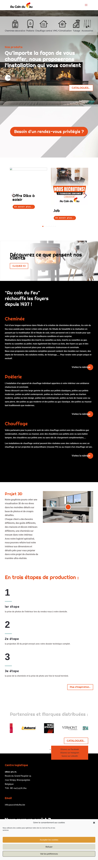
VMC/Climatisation (62, 31)
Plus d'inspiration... (80, 686)
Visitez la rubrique (81, 367)
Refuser (49, 847)
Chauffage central (43, 31)
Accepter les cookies (49, 840)
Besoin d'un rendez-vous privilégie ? (49, 131)
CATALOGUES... (81, 87)
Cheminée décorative (15, 31)
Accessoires (87, 31)
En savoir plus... (23, 207)
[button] (94, 822)
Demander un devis (18, 77)
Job (56, 210)
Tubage (76, 31)
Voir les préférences (49, 854)
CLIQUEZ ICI (19, 265)
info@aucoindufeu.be (15, 805)
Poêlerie (30, 31)
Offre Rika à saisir (23, 197)
